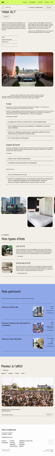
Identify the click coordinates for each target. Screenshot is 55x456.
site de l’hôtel (16, 111)
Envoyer (49, 414)
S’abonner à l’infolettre (25, 440)
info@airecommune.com (7, 437)
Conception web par (48, 451)
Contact (47, 2)
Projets (25, 2)
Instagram (22, 444)
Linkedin (21, 446)
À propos (40, 2)
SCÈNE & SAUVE (14, 446)
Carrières (12, 444)
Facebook (21, 442)
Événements (32, 2)
